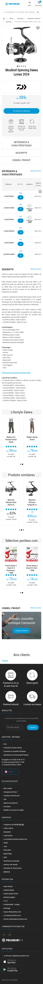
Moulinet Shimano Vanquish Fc (32, 502)
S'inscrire (33, 727)
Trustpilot (5, 661)
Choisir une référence (22, 111)
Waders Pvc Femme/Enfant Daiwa (11, 439)
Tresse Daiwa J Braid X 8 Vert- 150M (32, 568)
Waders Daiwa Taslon (32, 438)
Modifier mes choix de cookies (14, 810)
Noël (5, 857)
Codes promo (8, 836)
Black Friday (8, 854)
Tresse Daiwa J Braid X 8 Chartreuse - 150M (11, 568)
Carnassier (20, 18)
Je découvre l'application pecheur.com (16, 956)
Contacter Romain (21, 631)
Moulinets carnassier (33, 18)
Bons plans (7, 850)
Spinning (8, 22)
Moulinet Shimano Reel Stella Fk (11, 502)
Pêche (11, 18)
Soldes (6, 843)
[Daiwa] (21, 87)
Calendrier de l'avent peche (13, 868)
